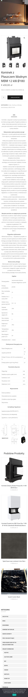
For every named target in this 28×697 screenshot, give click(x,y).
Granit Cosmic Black (14, 597)
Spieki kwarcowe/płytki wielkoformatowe (9, 643)
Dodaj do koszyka (15, 97)
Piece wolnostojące (8, 638)
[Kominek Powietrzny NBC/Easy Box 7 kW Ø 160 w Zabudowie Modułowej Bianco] (14, 508)
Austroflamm (8, 657)
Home (4, 18)
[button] (24, 37)
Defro (6, 665)
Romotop (7, 678)
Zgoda (14, 694)
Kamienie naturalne (8, 629)
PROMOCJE (5, 687)
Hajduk (6, 670)
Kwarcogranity (7, 634)
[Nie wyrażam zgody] (26, 692)
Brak (9, 105)
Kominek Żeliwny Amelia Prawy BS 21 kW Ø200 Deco (14, 487)
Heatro (6, 652)
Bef (5, 661)
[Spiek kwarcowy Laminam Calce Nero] (14, 546)
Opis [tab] (14, 115)
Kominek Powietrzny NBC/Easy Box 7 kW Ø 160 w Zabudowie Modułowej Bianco (14, 524)
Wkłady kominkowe (13, 18)
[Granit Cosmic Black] (14, 581)
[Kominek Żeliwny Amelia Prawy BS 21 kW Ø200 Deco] (14, 470)
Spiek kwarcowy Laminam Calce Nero (14, 561)
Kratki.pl (22, 18)
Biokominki (6, 625)
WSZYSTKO (11, 107)
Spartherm (7, 683)
